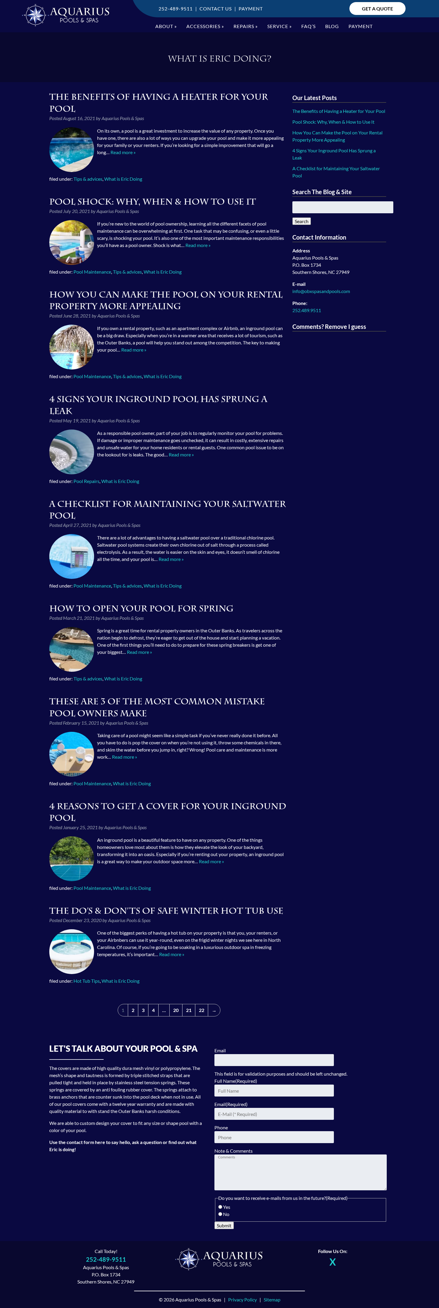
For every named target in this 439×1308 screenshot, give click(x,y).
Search (301, 221)
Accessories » (205, 26)
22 (201, 1010)
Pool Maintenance (92, 272)
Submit (224, 1225)
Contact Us (215, 8)
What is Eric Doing (123, 179)
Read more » (123, 152)
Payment (251, 8)
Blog (332, 26)
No (226, 1214)
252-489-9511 (176, 8)
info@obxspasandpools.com (321, 291)
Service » (279, 26)
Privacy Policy (242, 1299)
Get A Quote (377, 8)
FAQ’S (308, 26)
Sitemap (272, 1299)
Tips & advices (87, 179)
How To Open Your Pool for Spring (141, 609)
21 (188, 1010)
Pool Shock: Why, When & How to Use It (152, 202)
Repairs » (246, 26)
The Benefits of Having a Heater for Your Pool (338, 111)
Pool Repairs (86, 481)
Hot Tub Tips (86, 981)
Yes (226, 1207)
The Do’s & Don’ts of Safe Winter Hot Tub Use (166, 911)
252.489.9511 (306, 310)
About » (166, 26)
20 (176, 1010)
